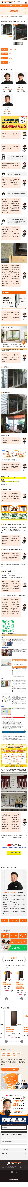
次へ (23, 920)
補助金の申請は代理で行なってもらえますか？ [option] (11, 1138)
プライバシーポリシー (10, 1176)
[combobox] (14, 1127)
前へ (5, 920)
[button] (6, 998)
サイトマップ (19, 1176)
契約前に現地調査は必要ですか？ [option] (8, 1141)
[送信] (24, 1127)
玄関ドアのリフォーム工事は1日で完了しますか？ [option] (12, 1134)
